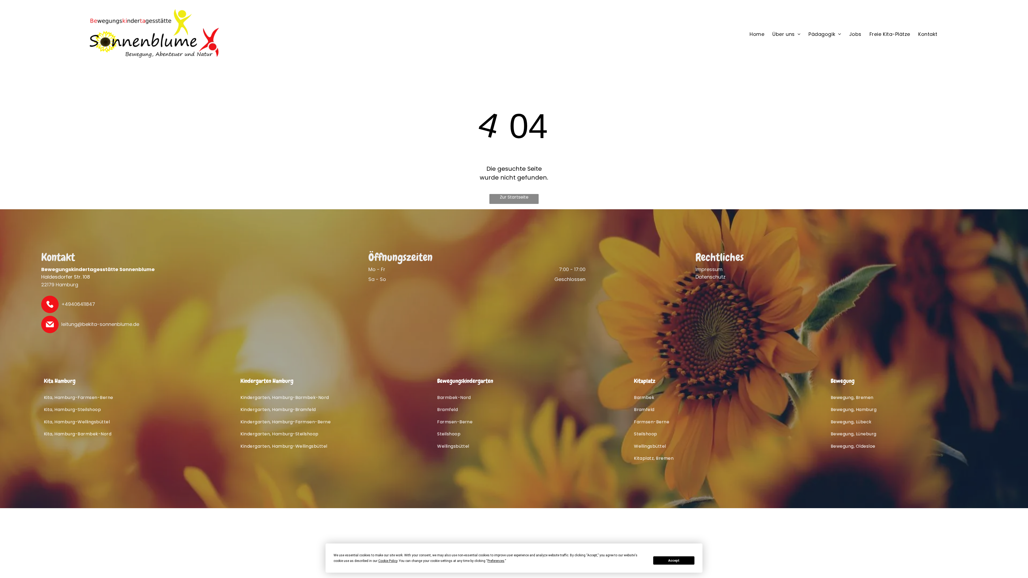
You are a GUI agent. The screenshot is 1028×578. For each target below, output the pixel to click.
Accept (673, 560)
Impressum (709, 269)
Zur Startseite (514, 197)
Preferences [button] (495, 561)
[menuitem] (757, 34)
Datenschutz (710, 276)
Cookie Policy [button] (387, 561)
